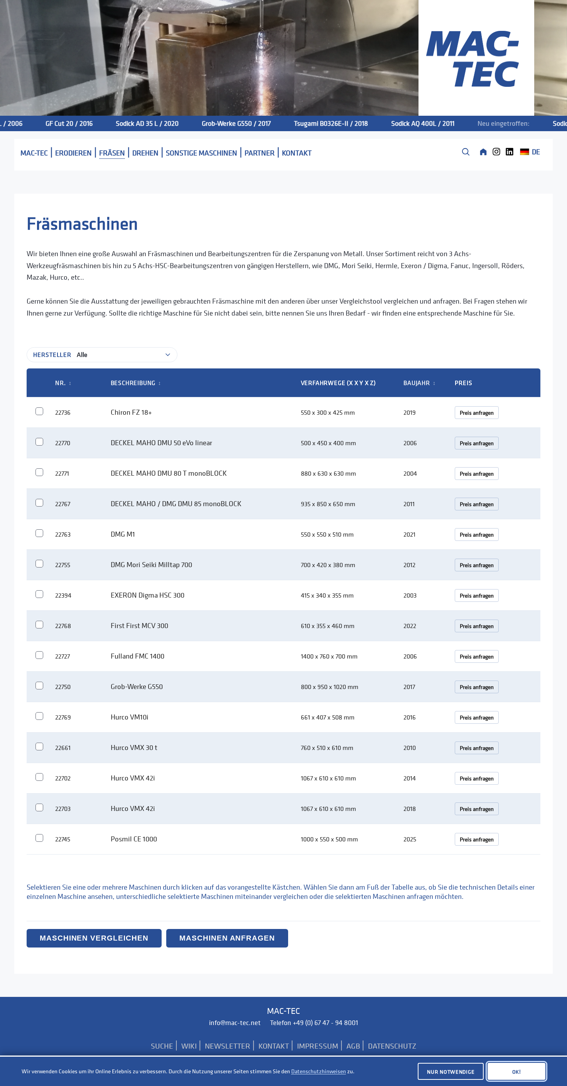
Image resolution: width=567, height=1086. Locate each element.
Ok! (516, 1071)
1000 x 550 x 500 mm (329, 839)
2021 (409, 534)
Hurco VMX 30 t (134, 747)
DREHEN (145, 152)
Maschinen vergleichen (94, 938)
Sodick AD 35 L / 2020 (130, 123)
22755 (62, 565)
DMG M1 (123, 534)
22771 (62, 473)
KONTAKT (297, 152)
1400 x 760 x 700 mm (329, 656)
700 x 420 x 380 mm (328, 565)
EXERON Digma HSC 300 (147, 595)
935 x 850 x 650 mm (328, 504)
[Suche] (465, 151)
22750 (63, 686)
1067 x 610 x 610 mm (328, 778)
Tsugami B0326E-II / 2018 (314, 123)
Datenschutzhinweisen (318, 1071)
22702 (63, 778)
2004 (410, 473)
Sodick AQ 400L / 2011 (405, 123)
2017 (409, 686)
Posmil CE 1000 (134, 838)
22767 (62, 504)
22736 (63, 412)
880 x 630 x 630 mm (328, 473)
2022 (409, 626)
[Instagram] (496, 151)
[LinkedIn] (509, 151)
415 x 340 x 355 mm (327, 595)
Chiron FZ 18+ (131, 412)
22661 (63, 747)
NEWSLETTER (227, 1046)
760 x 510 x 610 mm (327, 747)
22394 (63, 595)
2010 (409, 747)
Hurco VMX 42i (133, 777)
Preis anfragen (477, 413)
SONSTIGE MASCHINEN (201, 152)
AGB (353, 1046)
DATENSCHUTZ (392, 1046)
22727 (62, 656)
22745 (62, 839)
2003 (410, 595)
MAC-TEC (34, 152)
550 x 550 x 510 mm (327, 534)
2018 (409, 808)
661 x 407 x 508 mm (327, 717)
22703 (63, 808)
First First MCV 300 (139, 625)
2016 (409, 717)
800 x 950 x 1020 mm (329, 686)
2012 (409, 565)
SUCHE (162, 1046)
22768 (63, 626)
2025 (409, 839)
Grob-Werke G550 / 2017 (219, 123)
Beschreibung (136, 382)
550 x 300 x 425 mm (328, 412)
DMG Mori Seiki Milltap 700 (151, 564)
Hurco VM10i (129, 716)
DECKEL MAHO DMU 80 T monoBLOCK (169, 473)
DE (536, 151)
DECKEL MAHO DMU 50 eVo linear (161, 442)
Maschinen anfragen (227, 938)
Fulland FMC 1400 (137, 655)
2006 (410, 443)
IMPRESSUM (317, 1046)
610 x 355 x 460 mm (327, 626)
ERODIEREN (73, 152)
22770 (62, 443)
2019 (409, 412)
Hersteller (52, 354)
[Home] (483, 151)
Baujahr (419, 382)
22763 (63, 534)
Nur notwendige (450, 1071)
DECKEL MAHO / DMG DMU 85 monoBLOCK (176, 503)
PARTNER (260, 152)
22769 (63, 717)
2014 (409, 778)
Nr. (63, 382)
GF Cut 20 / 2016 (52, 123)
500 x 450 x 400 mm (328, 443)
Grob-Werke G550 (137, 686)
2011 (409, 504)
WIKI (189, 1046)
